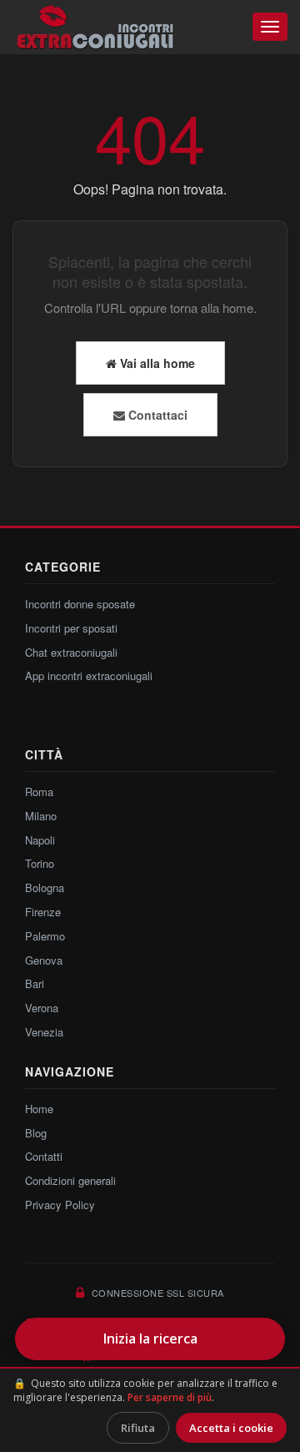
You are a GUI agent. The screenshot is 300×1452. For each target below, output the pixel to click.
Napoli (40, 840)
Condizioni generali (70, 1180)
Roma (39, 791)
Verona (41, 1008)
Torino (39, 863)
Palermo (45, 936)
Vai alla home (156, 363)
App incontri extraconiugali (88, 675)
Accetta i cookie (231, 1427)
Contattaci (156, 414)
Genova (43, 960)
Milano (41, 816)
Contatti (43, 1156)
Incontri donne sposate (80, 604)
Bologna (44, 887)
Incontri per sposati (71, 628)
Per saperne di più (170, 1397)
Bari (34, 983)
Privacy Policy (60, 1205)
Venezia (44, 1032)
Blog (36, 1133)
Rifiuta (138, 1427)
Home (39, 1109)
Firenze (43, 912)
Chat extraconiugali (71, 652)
